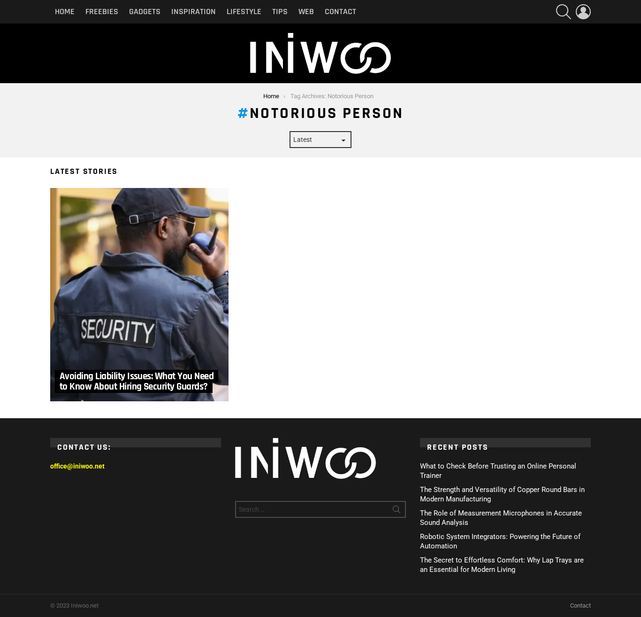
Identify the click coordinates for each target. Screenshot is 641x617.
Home (65, 11)
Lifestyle (244, 11)
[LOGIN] (583, 11)
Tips (280, 11)
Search (396, 511)
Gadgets (144, 11)
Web (306, 11)
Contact (340, 11)
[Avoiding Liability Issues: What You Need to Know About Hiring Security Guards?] (139, 294)
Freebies (101, 11)
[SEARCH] (563, 11)
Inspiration (193, 11)
